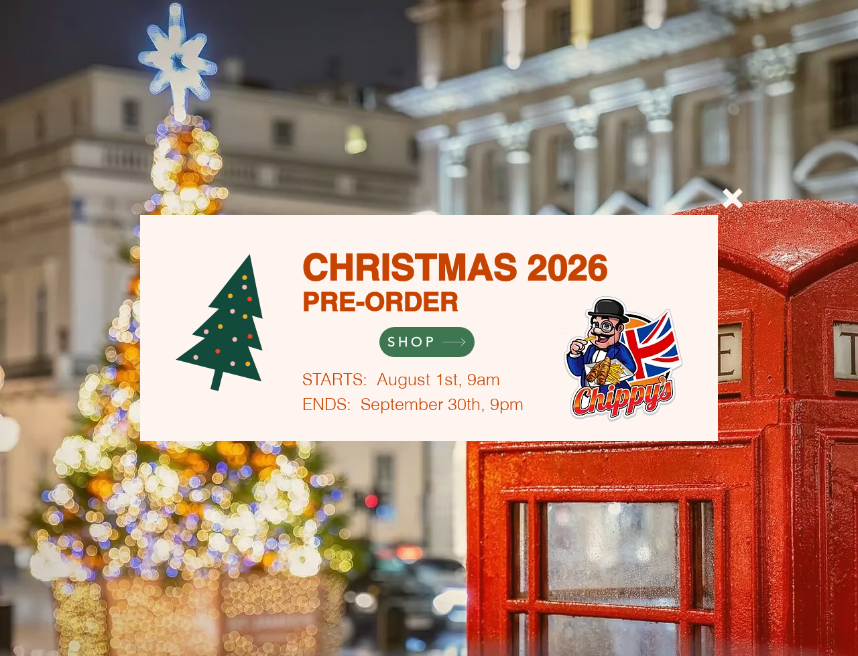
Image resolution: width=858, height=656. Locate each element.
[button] (733, 198)
